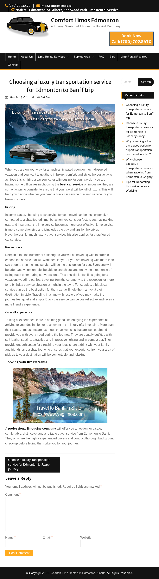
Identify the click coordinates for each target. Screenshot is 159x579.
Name (10, 537)
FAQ (101, 56)
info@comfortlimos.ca (56, 6)
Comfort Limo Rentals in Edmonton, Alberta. (78, 573)
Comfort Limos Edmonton (85, 20)
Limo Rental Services (51, 56)
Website (86, 537)
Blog (112, 56)
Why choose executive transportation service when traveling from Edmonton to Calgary (139, 168)
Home (12, 56)
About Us (27, 56)
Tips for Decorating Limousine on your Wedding (138, 186)
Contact (13, 64)
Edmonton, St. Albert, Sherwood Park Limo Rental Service (73, 10)
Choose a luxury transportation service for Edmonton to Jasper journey (29, 464)
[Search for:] (137, 81)
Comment (13, 494)
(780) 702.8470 (19, 6)
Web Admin (44, 97)
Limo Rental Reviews (133, 56)
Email (48, 537)
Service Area (82, 56)
